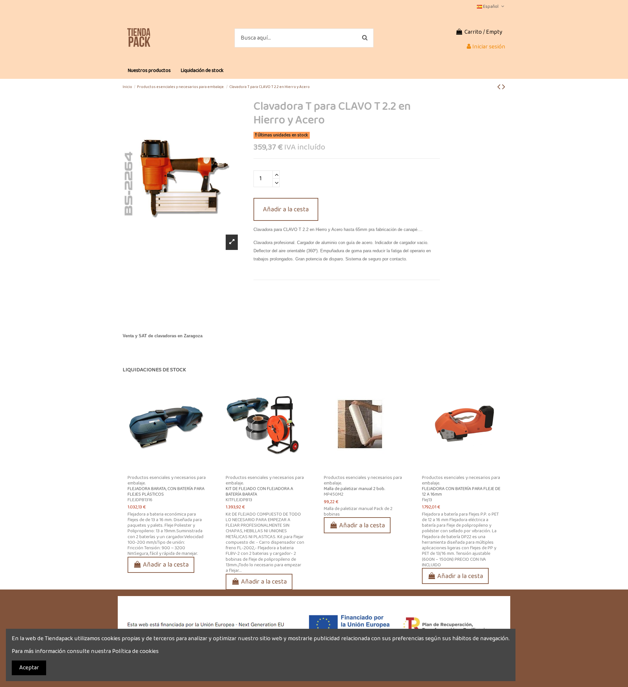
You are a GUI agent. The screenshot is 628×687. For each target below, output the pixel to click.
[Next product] (503, 87)
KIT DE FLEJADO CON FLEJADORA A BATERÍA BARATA (259, 491)
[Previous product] (499, 87)
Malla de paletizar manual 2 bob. (354, 488)
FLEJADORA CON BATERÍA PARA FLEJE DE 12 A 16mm (461, 491)
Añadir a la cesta (286, 209)
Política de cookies (135, 651)
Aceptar (29, 667)
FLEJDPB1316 (140, 500)
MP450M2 (333, 494)
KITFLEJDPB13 (239, 500)
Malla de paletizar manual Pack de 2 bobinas (358, 511)
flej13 (427, 500)
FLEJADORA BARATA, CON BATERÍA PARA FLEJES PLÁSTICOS (166, 491)
